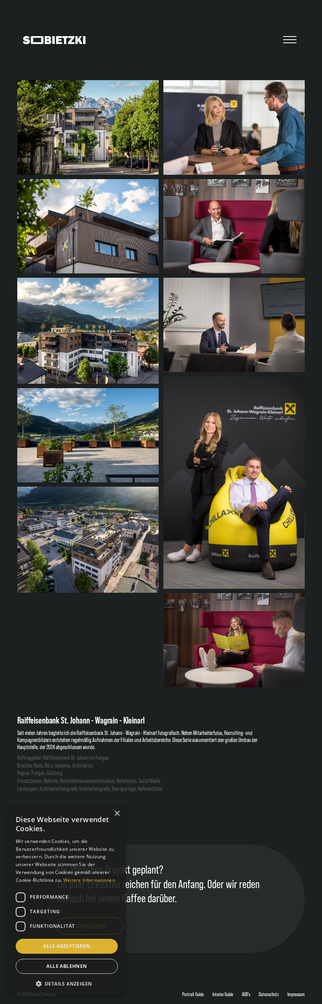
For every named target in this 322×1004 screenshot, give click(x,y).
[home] (54, 40)
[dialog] (67, 900)
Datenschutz (269, 994)
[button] (290, 40)
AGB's (246, 994)
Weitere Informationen (89, 880)
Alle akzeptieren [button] (66, 946)
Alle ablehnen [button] (66, 966)
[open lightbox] (88, 127)
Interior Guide (222, 994)
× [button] (117, 814)
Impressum (296, 994)
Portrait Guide (193, 994)
